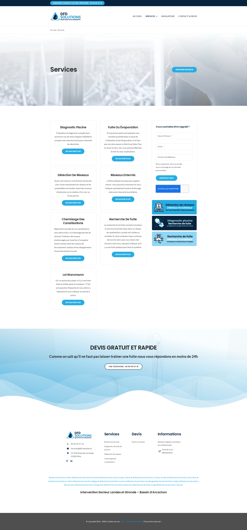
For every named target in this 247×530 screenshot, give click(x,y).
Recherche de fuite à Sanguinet (89, 485)
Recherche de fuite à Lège (145, 485)
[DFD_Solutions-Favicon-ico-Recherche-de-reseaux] (174, 201)
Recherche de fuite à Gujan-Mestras (117, 477)
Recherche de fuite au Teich (60, 481)
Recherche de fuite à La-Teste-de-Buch (151, 477)
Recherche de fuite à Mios (60, 477)
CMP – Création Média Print (131, 521)
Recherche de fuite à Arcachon (183, 477)
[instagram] (67, 461)
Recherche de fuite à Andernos (118, 485)
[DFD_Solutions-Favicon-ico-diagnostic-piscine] (174, 216)
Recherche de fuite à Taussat (170, 485)
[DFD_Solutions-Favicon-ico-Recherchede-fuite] (174, 232)
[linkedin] (71, 461)
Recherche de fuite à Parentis (86, 477)
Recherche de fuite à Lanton (113, 481)
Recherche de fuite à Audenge (141, 481)
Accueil (53, 30)
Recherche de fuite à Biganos (86, 481)
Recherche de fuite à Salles (167, 481)
